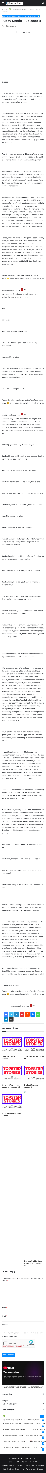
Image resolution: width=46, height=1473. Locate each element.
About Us (17, 1462)
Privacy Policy (20, 1469)
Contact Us (34, 1462)
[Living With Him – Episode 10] (12, 1044)
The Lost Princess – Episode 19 (32, 1086)
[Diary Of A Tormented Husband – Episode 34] (12, 1072)
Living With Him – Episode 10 (8, 1057)
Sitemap (40, 1469)
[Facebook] (6, 1014)
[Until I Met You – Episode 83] (34, 1044)
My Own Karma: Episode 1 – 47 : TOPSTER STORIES (22, 1420)
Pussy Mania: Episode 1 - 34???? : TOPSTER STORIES (19, 16)
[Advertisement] (23, 56)
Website (4, 1324)
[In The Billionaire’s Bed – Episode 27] (12, 1101)
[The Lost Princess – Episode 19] (34, 1072)
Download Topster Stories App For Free (30, 1465)
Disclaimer (25, 1462)
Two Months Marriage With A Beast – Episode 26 (33, 1263)
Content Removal (8, 1465)
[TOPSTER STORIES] (14, 3)
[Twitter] (11, 1014)
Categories (5, 1401)
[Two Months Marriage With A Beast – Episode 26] (34, 1175)
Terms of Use (31, 1469)
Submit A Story (8, 1469)
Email (4, 1316)
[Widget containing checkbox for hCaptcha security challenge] (18, 1343)
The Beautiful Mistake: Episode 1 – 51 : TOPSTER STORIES (24, 1429)
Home (5, 9)
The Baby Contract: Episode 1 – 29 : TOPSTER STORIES (23, 1435)
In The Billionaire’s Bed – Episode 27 (11, 1114)
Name (4, 1308)
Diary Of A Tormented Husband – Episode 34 (11, 1086)
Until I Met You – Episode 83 (34, 1057)
